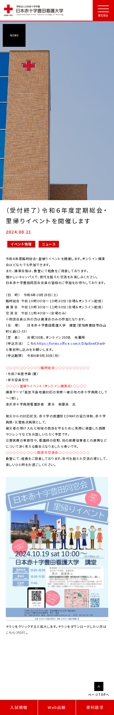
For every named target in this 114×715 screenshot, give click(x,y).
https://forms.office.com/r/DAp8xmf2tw (69, 343)
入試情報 (18, 707)
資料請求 (95, 707)
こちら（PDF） (16, 632)
